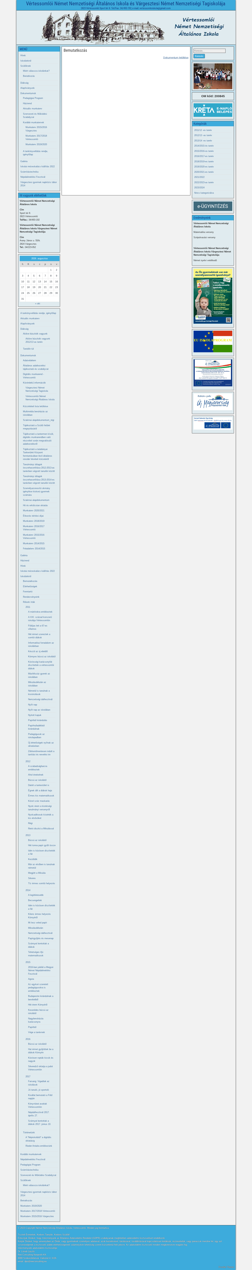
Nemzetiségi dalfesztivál (40, 699)
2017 (28, 1076)
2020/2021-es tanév (204, 172)
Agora (31, 979)
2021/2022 (199, 177)
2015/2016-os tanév (204, 151)
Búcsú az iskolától (37, 780)
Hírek (23, 55)
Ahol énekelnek (35, 774)
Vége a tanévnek (36, 1032)
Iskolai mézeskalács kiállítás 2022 (37, 166)
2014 (28, 890)
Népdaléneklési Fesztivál (32, 177)
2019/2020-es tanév (204, 166)
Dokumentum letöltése (175, 57)
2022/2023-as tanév (204, 182)
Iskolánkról (25, 60)
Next (228, 75)
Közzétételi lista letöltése (35, 406)
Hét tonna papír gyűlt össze (42, 845)
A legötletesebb (35, 895)
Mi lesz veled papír (37, 922)
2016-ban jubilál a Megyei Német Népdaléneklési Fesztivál (40, 970)
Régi (30, 823)
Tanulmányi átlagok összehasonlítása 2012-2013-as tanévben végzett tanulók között (39, 467)
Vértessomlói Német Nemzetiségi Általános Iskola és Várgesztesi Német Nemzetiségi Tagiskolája (125, 4)
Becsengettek (35, 900)
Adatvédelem (29, 360)
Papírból (32, 1027)
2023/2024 (199, 187)
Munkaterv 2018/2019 (33, 521)
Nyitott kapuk (34, 715)
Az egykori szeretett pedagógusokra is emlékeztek (38, 987)
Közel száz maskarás (39, 801)
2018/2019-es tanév (204, 161)
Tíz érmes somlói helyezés (41, 883)
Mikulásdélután (35, 928)
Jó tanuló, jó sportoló (38, 1090)
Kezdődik (32, 859)
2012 (28, 761)
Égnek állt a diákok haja (40, 790)
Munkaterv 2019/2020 (36, 144)
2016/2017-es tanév (204, 156)
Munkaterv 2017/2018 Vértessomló (37, 1211)
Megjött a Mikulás (37, 873)
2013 (28, 835)
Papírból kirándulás (37, 720)
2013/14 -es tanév (203, 140)
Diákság (24, 83)
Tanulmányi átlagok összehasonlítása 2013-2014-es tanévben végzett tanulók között (39, 479)
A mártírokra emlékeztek (40, 611)
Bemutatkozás (75, 50)
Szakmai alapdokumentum (36, 500)
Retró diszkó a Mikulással (41, 828)
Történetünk (29, 1132)
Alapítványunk (27, 88)
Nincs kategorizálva (204, 193)
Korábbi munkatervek (33, 122)
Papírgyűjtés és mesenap (40, 938)
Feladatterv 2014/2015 (34, 548)
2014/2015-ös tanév (204, 145)
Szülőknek (25, 66)
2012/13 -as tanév (203, 135)
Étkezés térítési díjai (33, 516)
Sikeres (32, 878)
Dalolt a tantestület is (38, 785)
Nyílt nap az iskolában (39, 710)
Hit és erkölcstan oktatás (35, 505)
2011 (28, 607)
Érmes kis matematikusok (41, 795)
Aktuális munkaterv (32, 108)
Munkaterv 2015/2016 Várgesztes (37, 1216)
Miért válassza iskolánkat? (36, 71)
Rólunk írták (29, 602)
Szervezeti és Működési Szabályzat (38, 1175)
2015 (28, 962)
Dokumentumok (28, 93)
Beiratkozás (29, 76)
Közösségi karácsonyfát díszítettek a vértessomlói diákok (41, 665)
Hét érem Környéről (37, 1004)
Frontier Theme (226, 1267)
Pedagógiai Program (33, 98)
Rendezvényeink (31, 597)
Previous (197, 75)
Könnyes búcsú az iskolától (42, 656)
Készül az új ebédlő (38, 651)
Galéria (23, 161)
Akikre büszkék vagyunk (35, 333)
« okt (37, 303)
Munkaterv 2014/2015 (33, 543)
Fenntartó (27, 591)
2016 (28, 1039)
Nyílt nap (32, 704)
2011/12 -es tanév (203, 130)
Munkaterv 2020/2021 (33, 510)
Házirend (27, 103)
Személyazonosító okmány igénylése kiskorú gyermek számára (36, 491)
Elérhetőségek (30, 586)
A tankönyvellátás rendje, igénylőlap (38, 313)
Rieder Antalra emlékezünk (39, 1146)
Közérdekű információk (34, 382)
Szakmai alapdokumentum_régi (38, 420)
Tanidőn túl (28, 348)
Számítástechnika (29, 171)
